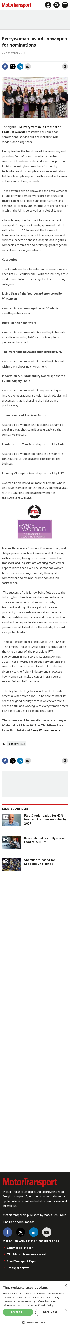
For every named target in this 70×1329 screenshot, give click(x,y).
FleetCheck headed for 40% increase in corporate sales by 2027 (45, 819)
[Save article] (65, 66)
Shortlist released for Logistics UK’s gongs (39, 862)
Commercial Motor (20, 1248)
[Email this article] (28, 66)
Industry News (16, 743)
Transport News (18, 1268)
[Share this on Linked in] (20, 66)
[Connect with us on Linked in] (33, 1232)
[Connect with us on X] (20, 1232)
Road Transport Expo (21, 1261)
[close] (67, 58)
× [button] (65, 1285)
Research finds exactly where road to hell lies (44, 840)
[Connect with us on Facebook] (7, 1232)
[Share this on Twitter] (13, 66)
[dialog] (35, 1305)
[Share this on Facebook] (5, 66)
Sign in (19, 58)
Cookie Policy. (46, 1305)
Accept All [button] (18, 1312)
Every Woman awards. (46, 730)
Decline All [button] (51, 1312)
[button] (35, 1322)
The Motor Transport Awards (27, 1254)
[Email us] (46, 1232)
